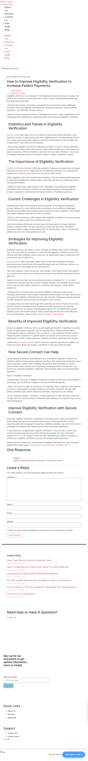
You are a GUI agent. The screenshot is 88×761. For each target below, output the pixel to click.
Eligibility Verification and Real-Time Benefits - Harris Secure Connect (38, 460)
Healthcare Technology (20, 77)
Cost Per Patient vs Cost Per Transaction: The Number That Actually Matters (42, 587)
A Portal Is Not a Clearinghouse (21, 594)
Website (10, 521)
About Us (8, 9)
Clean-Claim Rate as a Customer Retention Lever (29, 560)
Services (9, 13)
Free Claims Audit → (73, 754)
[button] (4, 32)
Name (10, 504)
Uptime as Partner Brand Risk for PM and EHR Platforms (32, 574)
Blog (7, 30)
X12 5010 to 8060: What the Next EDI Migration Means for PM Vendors (39, 580)
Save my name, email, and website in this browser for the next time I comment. (41, 530)
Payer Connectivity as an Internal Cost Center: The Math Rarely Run (38, 567)
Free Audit (7, 25)
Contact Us (9, 18)
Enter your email (10, 677)
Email (10, 513)
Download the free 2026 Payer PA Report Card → (50, 445)
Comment (11, 477)
